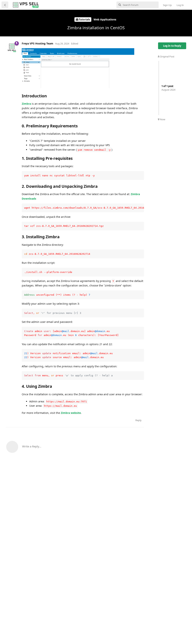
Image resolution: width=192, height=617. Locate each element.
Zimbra (26, 103)
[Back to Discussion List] (5, 5)
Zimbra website (71, 413)
